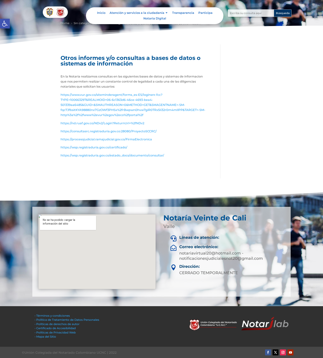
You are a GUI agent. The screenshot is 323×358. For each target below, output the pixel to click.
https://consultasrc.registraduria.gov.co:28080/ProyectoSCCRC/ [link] (109, 131)
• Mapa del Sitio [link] (46, 336)
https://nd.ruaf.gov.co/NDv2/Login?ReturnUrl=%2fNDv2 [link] (102, 123)
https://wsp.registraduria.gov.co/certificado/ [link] (94, 147)
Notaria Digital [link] (154, 18)
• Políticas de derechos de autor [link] (57, 324)
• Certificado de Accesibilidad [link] (55, 328)
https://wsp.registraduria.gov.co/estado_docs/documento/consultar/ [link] (112, 155)
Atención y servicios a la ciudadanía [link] (137, 13)
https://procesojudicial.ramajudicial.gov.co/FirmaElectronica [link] (106, 139)
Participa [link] (205, 13)
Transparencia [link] (183, 13)
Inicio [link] (101, 13)
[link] (5, 23)
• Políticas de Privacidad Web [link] (55, 332)
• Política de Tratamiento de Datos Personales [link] (67, 320)
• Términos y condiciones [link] (52, 315)
